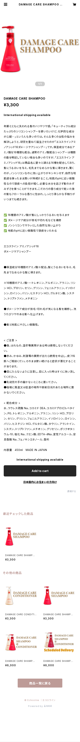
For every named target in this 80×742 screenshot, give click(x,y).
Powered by (36, 706)
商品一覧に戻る (40, 683)
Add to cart (40, 471)
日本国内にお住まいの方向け (40, 482)
